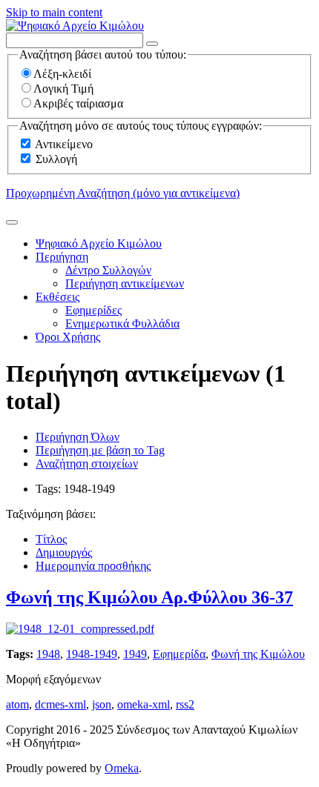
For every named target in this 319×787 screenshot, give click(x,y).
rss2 (185, 704)
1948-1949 (91, 654)
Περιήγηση (62, 256)
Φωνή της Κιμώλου (258, 654)
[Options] (152, 43)
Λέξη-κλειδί (62, 73)
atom (17, 704)
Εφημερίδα (179, 654)
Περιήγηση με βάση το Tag (100, 450)
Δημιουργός (64, 552)
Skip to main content (54, 12)
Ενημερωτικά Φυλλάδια (122, 323)
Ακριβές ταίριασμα (78, 103)
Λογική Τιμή (63, 88)
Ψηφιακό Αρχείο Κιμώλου (99, 243)
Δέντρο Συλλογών (108, 270)
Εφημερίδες (93, 310)
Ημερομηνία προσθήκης (93, 565)
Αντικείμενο (64, 144)
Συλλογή (56, 159)
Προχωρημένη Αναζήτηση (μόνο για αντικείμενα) (123, 193)
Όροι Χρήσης (68, 337)
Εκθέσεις (57, 296)
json (101, 704)
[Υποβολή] (12, 222)
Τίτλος (51, 539)
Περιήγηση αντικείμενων (124, 283)
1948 (48, 654)
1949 (135, 654)
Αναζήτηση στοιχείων (87, 463)
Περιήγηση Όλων (77, 437)
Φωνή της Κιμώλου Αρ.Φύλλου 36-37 (149, 597)
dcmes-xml (60, 704)
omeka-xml (143, 704)
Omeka (122, 768)
